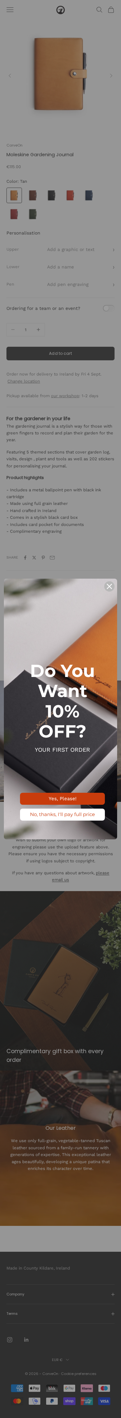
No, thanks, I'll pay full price (62, 814)
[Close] (109, 586)
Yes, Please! (62, 799)
